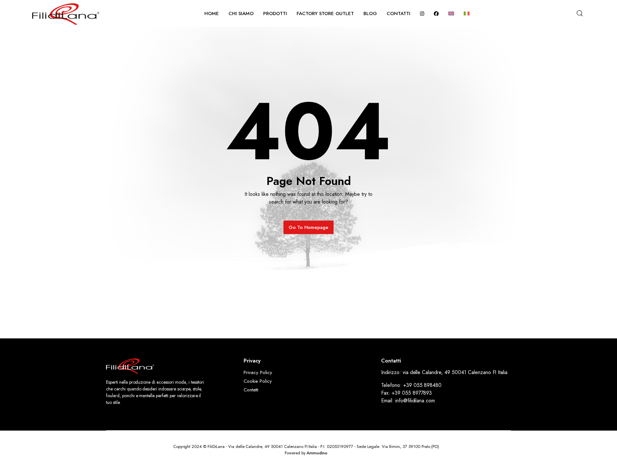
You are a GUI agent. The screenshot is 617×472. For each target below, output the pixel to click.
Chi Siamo (241, 13)
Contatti (398, 13)
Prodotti (275, 13)
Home (211, 13)
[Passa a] (451, 13)
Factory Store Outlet (325, 13)
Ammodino (317, 453)
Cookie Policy (258, 381)
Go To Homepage (309, 227)
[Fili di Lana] (65, 13)
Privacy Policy (258, 372)
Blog (370, 13)
